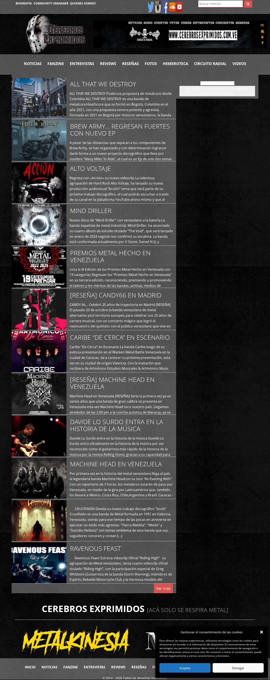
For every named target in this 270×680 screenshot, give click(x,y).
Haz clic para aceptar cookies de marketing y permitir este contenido (217, 91)
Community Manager (51, 3)
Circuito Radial (210, 63)
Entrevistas (82, 63)
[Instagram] (158, 7)
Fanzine (55, 63)
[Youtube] (179, 7)
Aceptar (185, 668)
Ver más (163, 588)
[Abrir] (180, 34)
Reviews (108, 63)
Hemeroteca (175, 63)
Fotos (151, 63)
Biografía (24, 3)
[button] (261, 632)
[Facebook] (165, 7)
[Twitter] (151, 7)
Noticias (33, 63)
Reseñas (130, 63)
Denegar (238, 668)
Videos (239, 63)
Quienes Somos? (83, 3)
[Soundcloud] (172, 7)
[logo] (56, 34)
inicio (30, 667)
